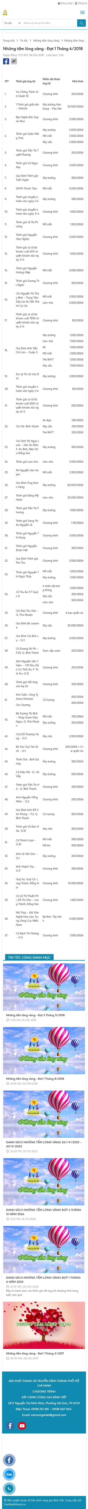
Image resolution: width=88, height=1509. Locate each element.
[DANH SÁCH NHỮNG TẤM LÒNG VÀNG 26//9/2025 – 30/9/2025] (44, 1114)
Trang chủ (9, 40)
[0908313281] (9, 1489)
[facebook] (10, 1426)
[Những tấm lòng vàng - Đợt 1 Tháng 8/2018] (44, 1050)
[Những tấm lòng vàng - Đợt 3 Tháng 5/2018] (44, 987)
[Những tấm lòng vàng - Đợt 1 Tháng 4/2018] (5, 12)
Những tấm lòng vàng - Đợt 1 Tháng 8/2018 (35, 1079)
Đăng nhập (66, 3)
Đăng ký (82, 3)
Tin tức (24, 40)
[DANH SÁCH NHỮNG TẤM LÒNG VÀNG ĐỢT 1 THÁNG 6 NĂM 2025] (44, 1249)
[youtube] (22, 1426)
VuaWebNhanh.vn (15, 1504)
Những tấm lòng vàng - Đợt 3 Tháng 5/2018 (35, 1015)
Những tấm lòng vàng (46, 40)
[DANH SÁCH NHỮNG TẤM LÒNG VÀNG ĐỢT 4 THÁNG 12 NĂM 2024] (44, 1181)
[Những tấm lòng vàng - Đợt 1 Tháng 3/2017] (44, 1325)
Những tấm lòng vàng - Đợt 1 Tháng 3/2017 (35, 1353)
